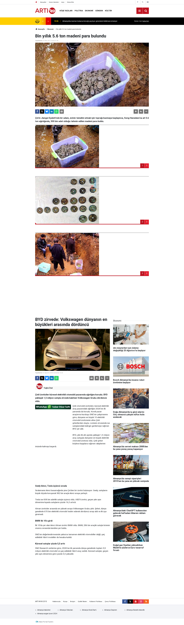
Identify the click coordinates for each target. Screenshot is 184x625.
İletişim (72, 601)
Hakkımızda (56, 601)
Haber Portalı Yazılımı (46, 622)
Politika (79, 11)
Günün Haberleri (54, 2)
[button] (136, 111)
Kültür (108, 11)
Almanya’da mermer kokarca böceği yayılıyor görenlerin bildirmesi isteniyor (89, 21)
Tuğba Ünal (48, 388)
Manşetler (43, 2)
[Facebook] (37, 111)
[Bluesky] (47, 111)
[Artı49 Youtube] (148, 2)
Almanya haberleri (43, 610)
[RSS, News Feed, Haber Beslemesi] (146, 601)
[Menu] (139, 11)
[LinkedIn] (52, 111)
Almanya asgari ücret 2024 (47, 614)
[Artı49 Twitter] (142, 2)
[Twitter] (42, 111)
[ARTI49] (45, 11)
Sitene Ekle (70, 2)
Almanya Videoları (66, 610)
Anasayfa (41, 29)
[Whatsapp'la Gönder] (56, 111)
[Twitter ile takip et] (130, 601)
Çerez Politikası (110, 601)
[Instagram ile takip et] (141, 601)
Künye (65, 601)
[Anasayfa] (36, 2)
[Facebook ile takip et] (125, 601)
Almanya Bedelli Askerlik (135, 610)
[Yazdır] (62, 111)
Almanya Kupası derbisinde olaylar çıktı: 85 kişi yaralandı (83, 23)
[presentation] (42, 21)
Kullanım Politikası (96, 601)
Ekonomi (89, 11)
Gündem (99, 11)
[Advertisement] (92, 299)
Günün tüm (141, 21)
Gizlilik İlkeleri (82, 601)
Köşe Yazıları (66, 11)
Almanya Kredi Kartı (89, 610)
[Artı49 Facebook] (137, 2)
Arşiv (62, 2)
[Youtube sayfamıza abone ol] (135, 601)
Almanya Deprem (110, 610)
